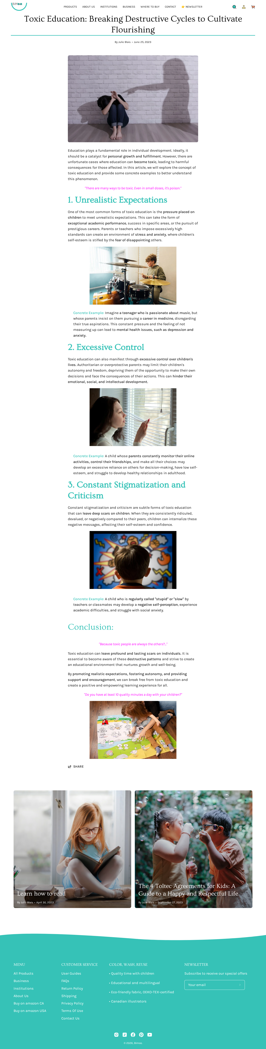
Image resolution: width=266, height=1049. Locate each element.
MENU (19, 964)
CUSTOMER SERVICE (79, 964)
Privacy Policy (72, 1003)
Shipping (68, 996)
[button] (70, 7)
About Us (21, 996)
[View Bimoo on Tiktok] (124, 1034)
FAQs (65, 981)
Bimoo (138, 1043)
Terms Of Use (72, 1011)
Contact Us (70, 1018)
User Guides (71, 973)
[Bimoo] (19, 7)
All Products (23, 973)
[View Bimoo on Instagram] (116, 1034)
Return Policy (72, 988)
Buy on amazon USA (30, 1011)
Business (21, 981)
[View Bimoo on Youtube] (149, 1034)
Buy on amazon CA (29, 1003)
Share (78, 766)
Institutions (24, 988)
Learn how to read (41, 893)
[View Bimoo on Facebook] (133, 1034)
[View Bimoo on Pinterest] (141, 1034)
